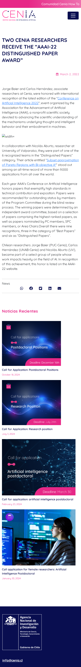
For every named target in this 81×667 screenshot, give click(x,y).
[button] (21, 288)
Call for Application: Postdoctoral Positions (30, 370)
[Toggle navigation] (73, 15)
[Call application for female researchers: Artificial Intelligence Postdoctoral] (39, 537)
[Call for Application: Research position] (31, 402)
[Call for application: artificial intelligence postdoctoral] (39, 467)
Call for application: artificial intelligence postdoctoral (37, 499)
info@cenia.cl (12, 660)
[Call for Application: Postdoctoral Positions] (31, 343)
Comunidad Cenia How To (60, 4)
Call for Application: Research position (27, 429)
